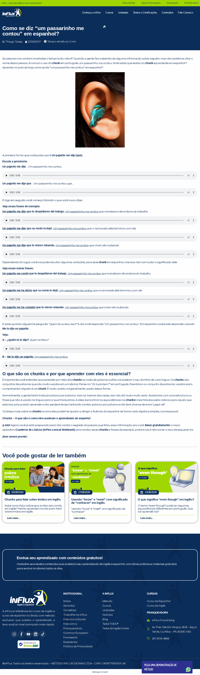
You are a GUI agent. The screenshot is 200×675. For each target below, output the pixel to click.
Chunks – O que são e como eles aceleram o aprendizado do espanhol (46, 418)
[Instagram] (14, 634)
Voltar (151, 662)
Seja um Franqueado (150, 3)
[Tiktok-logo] (43, 634)
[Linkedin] (36, 634)
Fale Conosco (185, 12)
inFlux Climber (128, 3)
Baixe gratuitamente (157, 425)
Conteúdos (167, 12)
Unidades (123, 12)
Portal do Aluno (191, 3)
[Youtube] (28, 634)
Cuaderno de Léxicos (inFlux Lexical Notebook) (45, 429)
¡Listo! (6, 425)
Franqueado (172, 3)
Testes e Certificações (145, 12)
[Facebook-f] (21, 634)
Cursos (109, 12)
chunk (149, 63)
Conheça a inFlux (91, 12)
